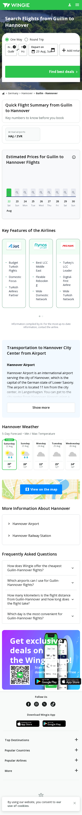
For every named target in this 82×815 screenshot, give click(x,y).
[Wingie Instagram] (36, 705)
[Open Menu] (77, 4)
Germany (13, 93)
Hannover (27, 93)
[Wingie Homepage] (16, 5)
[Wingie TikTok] (53, 704)
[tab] (39, 316)
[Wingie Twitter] (44, 705)
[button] (9, 192)
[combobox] (11, 51)
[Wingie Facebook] (28, 705)
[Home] (3, 93)
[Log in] (69, 4)
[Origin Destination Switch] (17, 50)
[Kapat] (75, 803)
